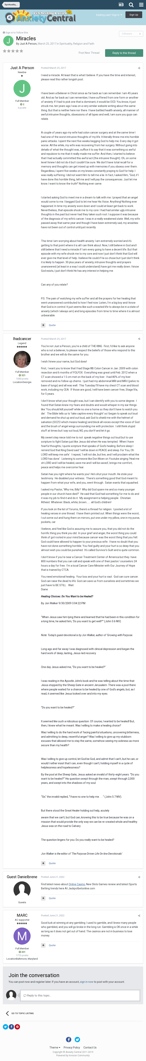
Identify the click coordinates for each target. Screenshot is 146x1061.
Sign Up (133, 14)
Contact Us (90, 1047)
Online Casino (77, 884)
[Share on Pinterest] (17, 1026)
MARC (22, 915)
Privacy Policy (72, 1047)
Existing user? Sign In (108, 14)
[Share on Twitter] (5, 1026)
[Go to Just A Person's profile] (8, 41)
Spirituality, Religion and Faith (77, 43)
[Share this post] (139, 68)
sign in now (86, 981)
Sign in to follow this (17, 32)
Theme (54, 1047)
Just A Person (28, 43)
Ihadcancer (22, 338)
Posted (53, 67)
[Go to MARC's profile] (22, 936)
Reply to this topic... (38, 995)
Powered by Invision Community (73, 1055)
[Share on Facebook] (11, 1026)
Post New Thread (89, 52)
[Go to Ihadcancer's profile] (22, 359)
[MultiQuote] (43, 325)
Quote (52, 325)
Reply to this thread (124, 52)
